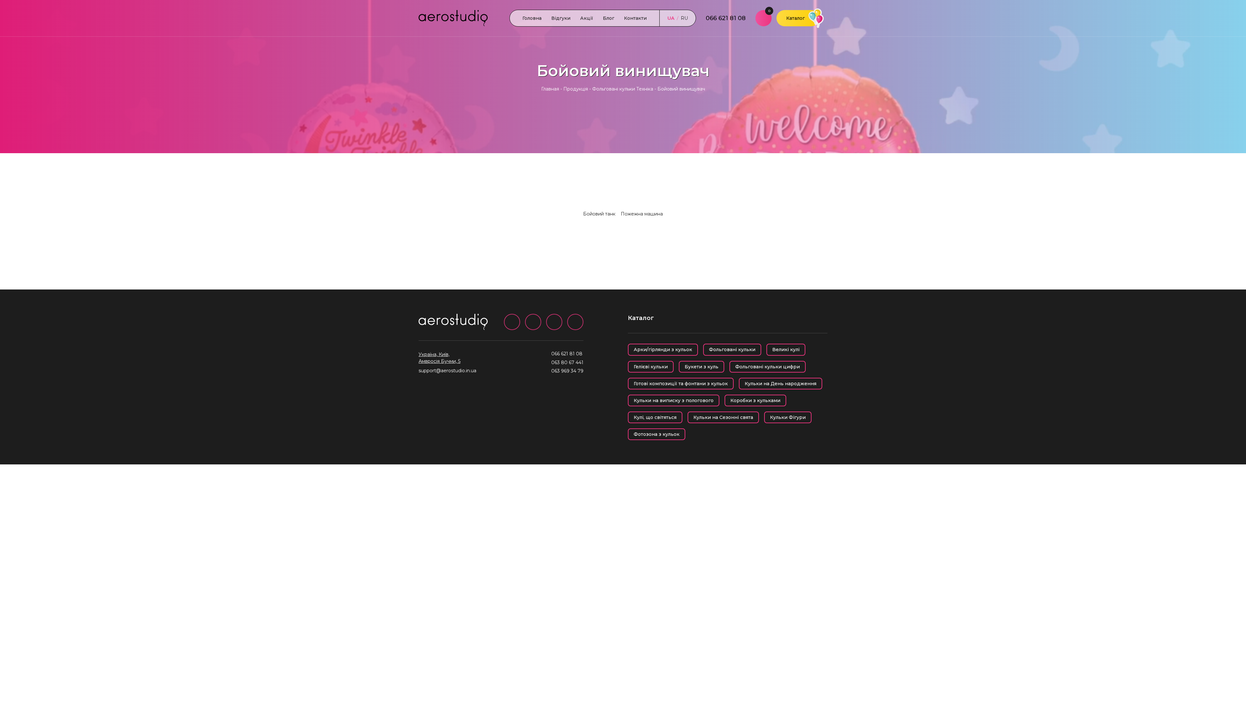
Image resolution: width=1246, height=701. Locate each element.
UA (670, 18)
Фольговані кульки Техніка (622, 89)
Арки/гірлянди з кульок (663, 349)
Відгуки (560, 18)
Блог (608, 18)
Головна (532, 18)
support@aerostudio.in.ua (447, 371)
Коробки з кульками (755, 400)
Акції (586, 18)
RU (684, 18)
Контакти (635, 18)
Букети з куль (701, 367)
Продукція (575, 89)
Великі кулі (786, 349)
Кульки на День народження (780, 384)
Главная (550, 89)
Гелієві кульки (651, 367)
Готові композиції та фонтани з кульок (681, 384)
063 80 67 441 (567, 362)
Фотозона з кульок (656, 434)
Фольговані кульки (732, 349)
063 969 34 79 (567, 371)
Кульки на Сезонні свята (723, 417)
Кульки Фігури (788, 417)
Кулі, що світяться (655, 417)
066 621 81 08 (726, 18)
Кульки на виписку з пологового (674, 400)
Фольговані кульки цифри (767, 367)
